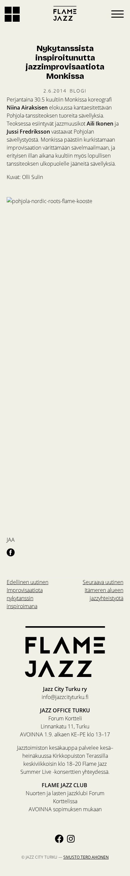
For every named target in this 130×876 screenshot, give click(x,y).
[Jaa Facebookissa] (11, 552)
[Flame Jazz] (65, 13)
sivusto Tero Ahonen (86, 857)
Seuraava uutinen (103, 589)
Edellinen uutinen (27, 593)
